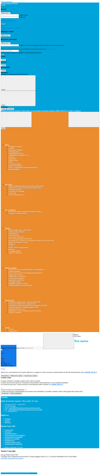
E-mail (21, 45)
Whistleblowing (9, 440)
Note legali (8, 432)
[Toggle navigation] (16, 119)
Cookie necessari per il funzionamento (13, 390)
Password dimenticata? (8, 20)
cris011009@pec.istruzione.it (25, 409)
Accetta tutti (30, 376)
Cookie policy (9, 430)
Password (22, 17)
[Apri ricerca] (83, 119)
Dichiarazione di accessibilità (14, 437)
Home (76, 334)
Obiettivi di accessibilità (12, 439)
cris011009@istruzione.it (24, 408)
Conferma (10, 109)
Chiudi (3, 60)
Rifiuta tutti (16, 376)
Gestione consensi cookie (12, 442)
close (3, 128)
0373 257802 (11, 406)
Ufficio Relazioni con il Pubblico (15, 435)
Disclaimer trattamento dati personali (12, 458)
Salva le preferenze (15, 393)
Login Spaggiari (51, 49)
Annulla (4, 109)
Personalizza (5, 376)
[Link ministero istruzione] (9, 3)
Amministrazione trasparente (13, 444)
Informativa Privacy (11, 433)
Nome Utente (23, 15)
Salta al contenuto (6, 1)
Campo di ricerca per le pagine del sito (12, 348)
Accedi (3, 5)
